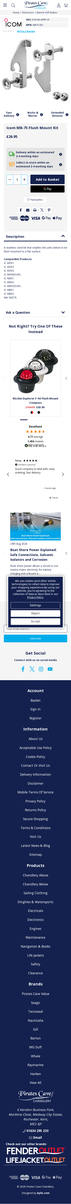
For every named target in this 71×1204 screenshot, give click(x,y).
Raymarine (35, 1065)
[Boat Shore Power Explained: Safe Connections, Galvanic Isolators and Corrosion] (35, 526)
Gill (35, 1029)
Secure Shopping (35, 819)
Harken (35, 1074)
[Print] (35, 210)
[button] (8, 474)
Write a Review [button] (26, 31)
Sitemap (35, 854)
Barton (35, 1038)
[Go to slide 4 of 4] (47, 420)
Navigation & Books (35, 946)
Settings (35, 605)
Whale (35, 1056)
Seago (35, 1002)
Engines (35, 928)
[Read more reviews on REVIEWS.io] (35, 446)
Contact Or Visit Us (35, 765)
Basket (36, 700)
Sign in (35, 709)
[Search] (13, 5)
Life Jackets (35, 955)
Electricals (35, 910)
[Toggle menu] (5, 5)
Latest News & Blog (35, 845)
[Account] (59, 5)
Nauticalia (35, 1020)
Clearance (35, 973)
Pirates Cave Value (35, 993)
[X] (42, 210)
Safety (35, 964)
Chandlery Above (35, 875)
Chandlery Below (35, 884)
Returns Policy (35, 810)
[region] (35, 474)
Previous (5, 378)
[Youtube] (50, 669)
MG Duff (35, 1047)
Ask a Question (18, 312)
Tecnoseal (35, 1011)
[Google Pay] (47, 189)
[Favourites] (36, 385)
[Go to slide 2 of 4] (31, 420)
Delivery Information (35, 774)
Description (15, 236)
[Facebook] (20, 210)
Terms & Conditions (36, 828)
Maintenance (35, 937)
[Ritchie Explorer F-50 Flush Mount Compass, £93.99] (35, 371)
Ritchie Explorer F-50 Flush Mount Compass (35, 400)
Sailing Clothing (36, 893)
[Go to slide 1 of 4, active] (24, 420)
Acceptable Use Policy (35, 747)
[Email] (28, 210)
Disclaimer (35, 783)
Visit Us (35, 836)
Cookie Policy (35, 756)
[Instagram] (41, 669)
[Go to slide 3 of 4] (39, 420)
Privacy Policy (35, 801)
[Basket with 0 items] (66, 5)
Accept (35, 621)
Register (35, 718)
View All (35, 1082)
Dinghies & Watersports (35, 902)
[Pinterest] (49, 210)
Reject (35, 613)
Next (66, 378)
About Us (36, 739)
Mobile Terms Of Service (35, 792)
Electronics (35, 919)
